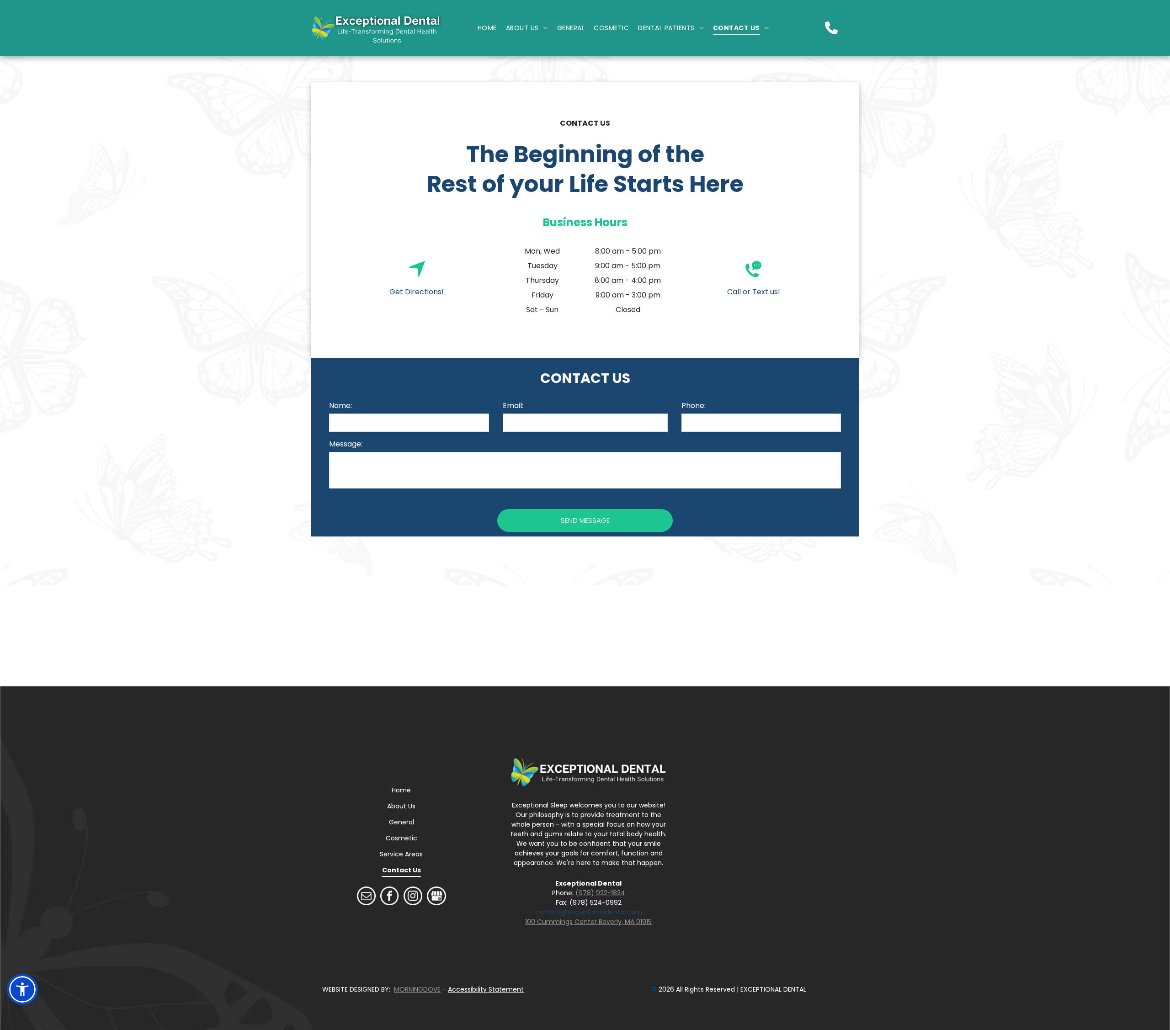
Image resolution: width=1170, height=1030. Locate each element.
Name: (340, 405)
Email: (513, 405)
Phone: (693, 405)
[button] (22, 989)
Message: (345, 444)
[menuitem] (487, 28)
